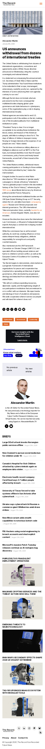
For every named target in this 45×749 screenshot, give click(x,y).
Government (21, 319)
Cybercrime (8, 319)
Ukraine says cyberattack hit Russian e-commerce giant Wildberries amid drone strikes (21, 507)
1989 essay (6, 190)
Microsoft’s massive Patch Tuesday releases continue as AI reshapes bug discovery (20, 548)
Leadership (33, 319)
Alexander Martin (10, 41)
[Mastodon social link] (34, 728)
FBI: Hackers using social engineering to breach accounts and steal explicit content (21, 534)
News (6, 324)
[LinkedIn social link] (24, 728)
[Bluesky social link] (39, 728)
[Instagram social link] (29, 728)
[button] (41, 3)
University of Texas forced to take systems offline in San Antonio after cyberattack (19, 493)
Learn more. (22, 340)
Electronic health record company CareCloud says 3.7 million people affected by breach (18, 480)
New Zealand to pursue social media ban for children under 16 (21, 454)
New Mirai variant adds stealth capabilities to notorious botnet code (19, 521)
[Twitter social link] (19, 728)
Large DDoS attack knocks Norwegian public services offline (20, 443)
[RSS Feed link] (40, 732)
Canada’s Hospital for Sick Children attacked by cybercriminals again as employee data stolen (19, 466)
